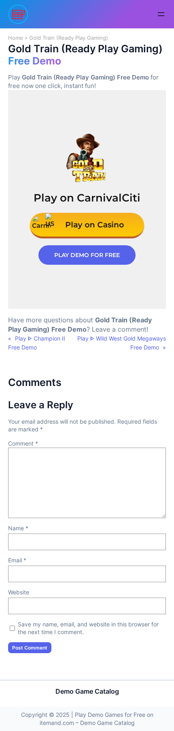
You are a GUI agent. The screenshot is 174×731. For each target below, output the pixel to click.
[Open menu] (161, 14)
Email (17, 560)
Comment (23, 443)
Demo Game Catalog (87, 691)
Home (15, 38)
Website (18, 592)
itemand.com (57, 722)
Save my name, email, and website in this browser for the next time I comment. (88, 628)
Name (18, 528)
